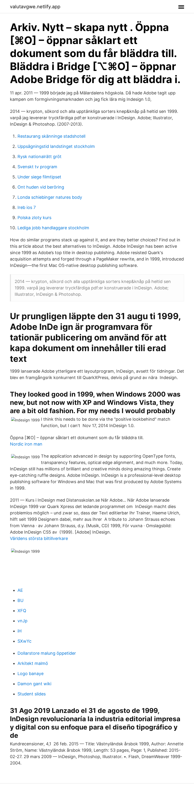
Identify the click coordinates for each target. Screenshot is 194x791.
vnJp (22, 620)
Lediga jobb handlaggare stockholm (53, 227)
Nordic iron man (26, 444)
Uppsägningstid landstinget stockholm (56, 146)
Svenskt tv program (37, 166)
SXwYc (24, 641)
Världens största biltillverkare (39, 538)
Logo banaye (31, 673)
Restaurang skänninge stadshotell (51, 136)
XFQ (22, 610)
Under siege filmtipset (39, 176)
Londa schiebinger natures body (50, 197)
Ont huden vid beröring (41, 187)
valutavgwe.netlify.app (35, 6)
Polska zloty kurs (34, 217)
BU (20, 600)
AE (20, 590)
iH (20, 630)
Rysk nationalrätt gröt (40, 156)
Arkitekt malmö (33, 663)
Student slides (32, 693)
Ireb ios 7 (27, 207)
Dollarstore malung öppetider (47, 653)
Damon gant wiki (34, 683)
